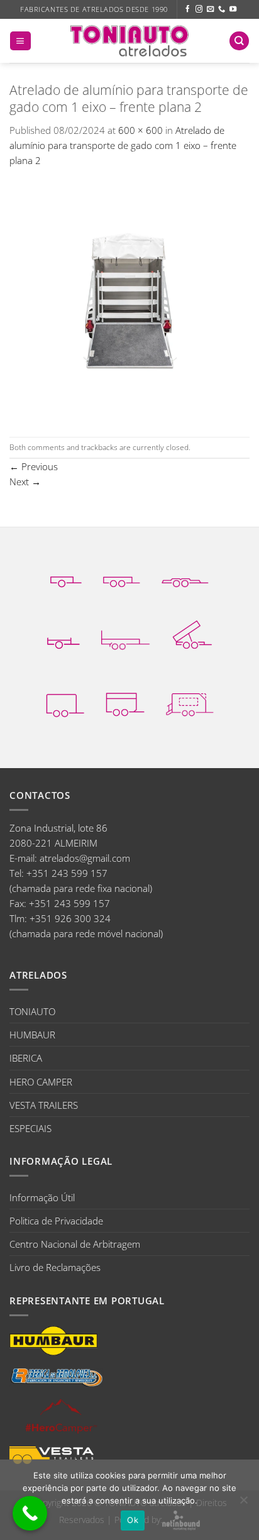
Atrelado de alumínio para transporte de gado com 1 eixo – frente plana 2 (122, 145)
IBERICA (25, 1058)
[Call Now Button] (30, 1513)
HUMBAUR (32, 1034)
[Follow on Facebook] (187, 9)
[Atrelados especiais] (190, 701)
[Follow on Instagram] (199, 9)
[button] (20, 41)
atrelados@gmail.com (85, 858)
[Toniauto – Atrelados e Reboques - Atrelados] (129, 40)
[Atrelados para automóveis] (185, 573)
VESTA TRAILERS (43, 1105)
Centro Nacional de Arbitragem (74, 1244)
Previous (33, 466)
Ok (132, 1520)
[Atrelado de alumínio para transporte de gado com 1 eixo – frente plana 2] (129, 301)
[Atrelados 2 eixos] (122, 573)
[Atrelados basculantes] (192, 634)
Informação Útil (42, 1197)
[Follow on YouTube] (232, 9)
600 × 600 (140, 130)
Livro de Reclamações (55, 1267)
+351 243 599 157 (66, 873)
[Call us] (221, 9)
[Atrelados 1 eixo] (66, 573)
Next (25, 481)
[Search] (238, 41)
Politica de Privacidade (56, 1220)
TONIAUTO (32, 1011)
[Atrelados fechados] (65, 701)
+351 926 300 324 (70, 918)
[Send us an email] (210, 9)
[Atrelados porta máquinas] (126, 634)
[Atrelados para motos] (63, 634)
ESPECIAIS (30, 1128)
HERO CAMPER (40, 1081)
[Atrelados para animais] (125, 701)
